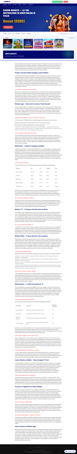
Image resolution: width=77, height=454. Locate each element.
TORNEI (19, 4)
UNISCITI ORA (8, 27)
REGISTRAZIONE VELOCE (57, 1)
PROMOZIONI (30, 4)
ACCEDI (65, 1)
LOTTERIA (24, 4)
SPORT (9, 4)
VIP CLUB (14, 4)
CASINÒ (5, 4)
